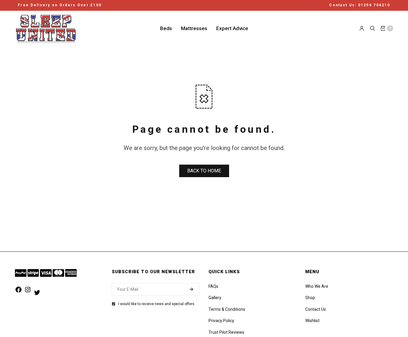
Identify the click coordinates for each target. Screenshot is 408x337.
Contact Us (315, 309)
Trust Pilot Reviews (226, 332)
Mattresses (194, 28)
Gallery (214, 297)
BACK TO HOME (204, 171)
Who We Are (316, 286)
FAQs (213, 286)
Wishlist (312, 320)
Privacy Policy (221, 320)
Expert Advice (232, 28)
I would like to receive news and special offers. (156, 304)
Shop (310, 297)
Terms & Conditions (226, 309)
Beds (166, 28)
